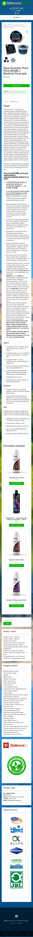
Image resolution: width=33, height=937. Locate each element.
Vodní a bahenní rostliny (9, 673)
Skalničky (5, 675)
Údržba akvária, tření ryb (10, 720)
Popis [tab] (6, 101)
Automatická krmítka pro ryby (11, 710)
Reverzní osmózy (8, 706)
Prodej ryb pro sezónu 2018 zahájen (13, 650)
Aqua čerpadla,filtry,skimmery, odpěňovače (15, 698)
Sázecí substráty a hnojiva (10, 687)
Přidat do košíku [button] (16, 483)
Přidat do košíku (16, 85)
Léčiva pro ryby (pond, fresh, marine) (13, 730)
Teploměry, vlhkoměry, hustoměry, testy (14, 714)
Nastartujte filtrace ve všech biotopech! (14, 656)
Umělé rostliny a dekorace (10, 691)
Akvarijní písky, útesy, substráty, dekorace (14, 689)
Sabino (16, 923)
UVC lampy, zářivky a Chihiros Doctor (13, 704)
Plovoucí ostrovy (8, 685)
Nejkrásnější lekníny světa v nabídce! (13, 645)
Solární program (7, 693)
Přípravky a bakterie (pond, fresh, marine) (14, 728)
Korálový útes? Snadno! (9, 641)
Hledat (7, 623)
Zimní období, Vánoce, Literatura (17, 93)
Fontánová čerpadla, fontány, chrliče (13, 700)
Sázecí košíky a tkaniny (9, 683)
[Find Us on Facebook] (15, 13)
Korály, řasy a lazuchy (9, 681)
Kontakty (14, 934)
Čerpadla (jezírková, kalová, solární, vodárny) (15, 695)
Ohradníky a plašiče (8, 718)
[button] (26, 31)
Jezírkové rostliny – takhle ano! (11, 637)
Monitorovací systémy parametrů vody (14, 658)
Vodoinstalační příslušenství (10, 732)
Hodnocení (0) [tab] (14, 101)
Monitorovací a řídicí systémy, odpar (13, 712)
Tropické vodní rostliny (9, 679)
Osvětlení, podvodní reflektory (11, 702)
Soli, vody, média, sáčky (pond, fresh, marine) (15, 726)
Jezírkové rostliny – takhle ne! (11, 639)
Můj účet (22, 934)
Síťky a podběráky (8, 716)
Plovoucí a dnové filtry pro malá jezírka (14, 643)
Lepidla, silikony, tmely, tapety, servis (13, 722)
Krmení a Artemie (8, 724)
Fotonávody (6, 934)
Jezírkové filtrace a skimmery (11, 697)
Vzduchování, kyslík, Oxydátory (11, 708)
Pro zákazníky (18, 933)
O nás (10, 933)
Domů (4, 25)
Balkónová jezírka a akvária (10, 671)
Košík (28, 934)
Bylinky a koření (7, 677)
